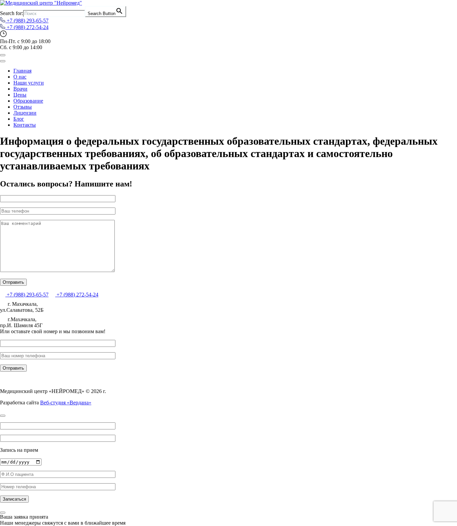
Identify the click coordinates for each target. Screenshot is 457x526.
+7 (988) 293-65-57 (27, 20)
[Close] (2, 61)
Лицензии (24, 113)
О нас (19, 77)
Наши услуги (28, 83)
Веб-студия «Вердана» (65, 402)
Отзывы (22, 107)
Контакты (24, 125)
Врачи (20, 89)
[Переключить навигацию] (2, 55)
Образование (28, 101)
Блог (18, 119)
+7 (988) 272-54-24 (27, 27)
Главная (22, 71)
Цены (19, 95)
